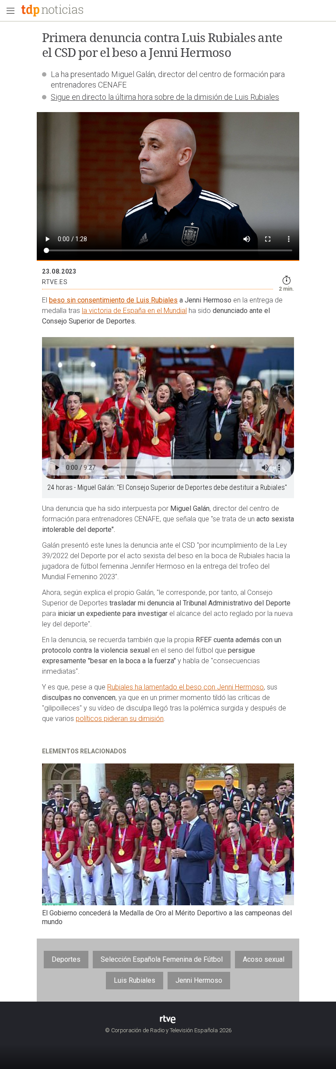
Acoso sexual (263, 959)
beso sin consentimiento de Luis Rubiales (113, 300)
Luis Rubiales (134, 980)
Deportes (66, 959)
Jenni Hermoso (198, 980)
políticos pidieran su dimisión (120, 718)
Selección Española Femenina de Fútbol (162, 959)
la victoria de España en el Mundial (134, 310)
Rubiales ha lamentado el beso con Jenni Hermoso (185, 687)
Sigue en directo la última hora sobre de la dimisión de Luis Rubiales (165, 97)
